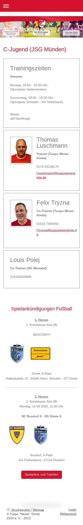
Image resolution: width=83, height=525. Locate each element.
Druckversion (21, 510)
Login (72, 509)
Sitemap (38, 510)
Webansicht (68, 513)
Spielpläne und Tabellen (41, 474)
